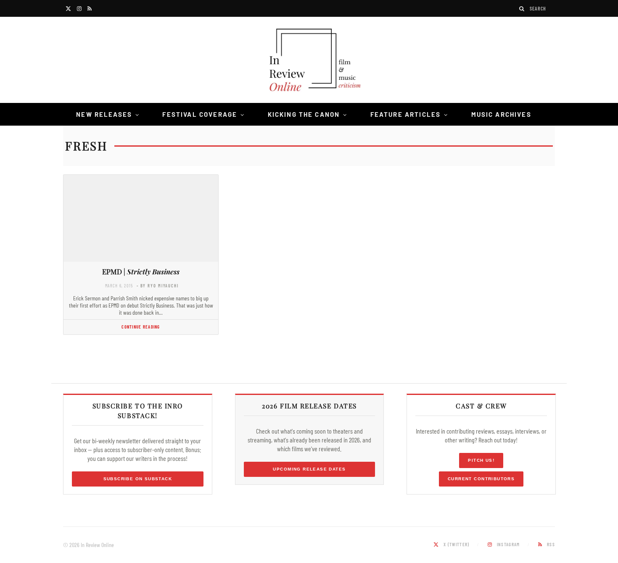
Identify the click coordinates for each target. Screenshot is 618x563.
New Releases (104, 114)
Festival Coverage (199, 114)
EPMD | (141, 271)
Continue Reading (140, 326)
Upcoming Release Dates (309, 469)
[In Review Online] (309, 61)
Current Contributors (481, 478)
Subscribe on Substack (137, 478)
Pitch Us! (481, 460)
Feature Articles (405, 114)
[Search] (522, 8)
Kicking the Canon (304, 114)
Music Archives (501, 114)
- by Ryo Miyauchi (158, 285)
